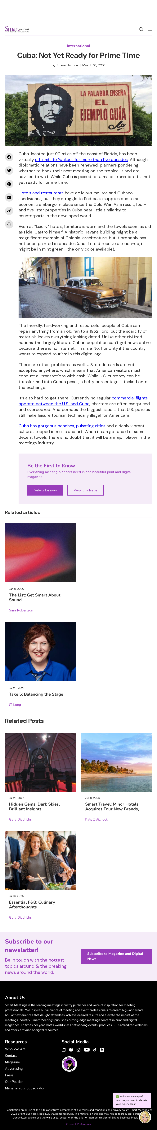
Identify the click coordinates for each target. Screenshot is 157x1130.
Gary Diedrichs (20, 819)
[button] (145, 1117)
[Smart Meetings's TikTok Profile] (95, 1049)
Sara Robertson (21, 610)
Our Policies (14, 1081)
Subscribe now (45, 490)
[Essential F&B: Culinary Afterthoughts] (40, 860)
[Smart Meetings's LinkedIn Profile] (64, 1049)
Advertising (14, 1068)
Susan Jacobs (67, 65)
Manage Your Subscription (25, 1088)
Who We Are (15, 1049)
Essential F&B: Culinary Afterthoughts (32, 904)
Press (9, 1075)
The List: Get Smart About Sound (34, 597)
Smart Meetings (17, 29)
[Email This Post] (9, 197)
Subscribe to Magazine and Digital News (115, 956)
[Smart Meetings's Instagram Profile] (78, 1049)
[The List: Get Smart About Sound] (40, 552)
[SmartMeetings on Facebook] (9, 157)
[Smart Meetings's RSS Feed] (101, 1049)
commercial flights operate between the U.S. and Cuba (83, 401)
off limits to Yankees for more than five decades (81, 159)
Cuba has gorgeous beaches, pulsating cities (62, 426)
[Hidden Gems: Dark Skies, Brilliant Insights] (40, 762)
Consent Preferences (78, 1124)
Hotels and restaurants (41, 193)
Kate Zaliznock (96, 819)
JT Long (15, 704)
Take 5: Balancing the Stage (36, 694)
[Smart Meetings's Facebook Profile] (71, 1049)
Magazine (12, 1062)
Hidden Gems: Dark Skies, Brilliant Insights (34, 806)
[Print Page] (9, 224)
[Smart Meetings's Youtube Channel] (87, 1049)
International (78, 46)
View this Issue (85, 490)
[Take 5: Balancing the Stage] (40, 651)
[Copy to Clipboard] (9, 211)
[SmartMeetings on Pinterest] (9, 184)
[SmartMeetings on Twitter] (9, 170)
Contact (11, 1055)
